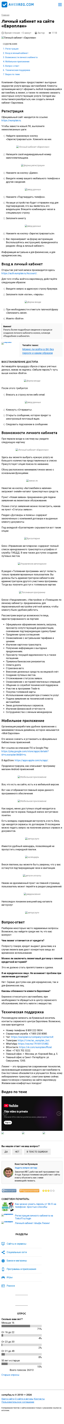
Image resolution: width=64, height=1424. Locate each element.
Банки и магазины (17, 1260)
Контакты (39, 1399)
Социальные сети (17, 1252)
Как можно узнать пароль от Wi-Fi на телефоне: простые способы (35, 1205)
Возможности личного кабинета (21, 57)
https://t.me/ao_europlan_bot (33, 1040)
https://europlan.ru (11, 120)
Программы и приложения (21, 1268)
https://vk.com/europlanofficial (35, 1047)
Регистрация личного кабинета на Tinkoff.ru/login (34, 1217)
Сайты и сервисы (16, 1243)
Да (6, 1151)
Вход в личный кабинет (16, 53)
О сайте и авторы (24, 1399)
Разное (11, 1285)
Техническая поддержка (17, 70)
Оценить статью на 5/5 (53, 1190)
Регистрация (11, 49)
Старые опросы (10, 1374)
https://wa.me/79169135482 (33, 1043)
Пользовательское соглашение (17, 1402)
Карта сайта (7, 1399)
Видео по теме (12, 74)
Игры (10, 1277)
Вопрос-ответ (12, 66)
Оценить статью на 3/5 (48, 1190)
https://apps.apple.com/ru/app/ (31, 760)
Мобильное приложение (17, 61)
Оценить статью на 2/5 (46, 1190)
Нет (17, 1151)
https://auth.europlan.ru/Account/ (19, 273)
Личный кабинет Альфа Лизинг (32, 1223)
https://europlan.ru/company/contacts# (32, 1037)
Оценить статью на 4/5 (51, 1190)
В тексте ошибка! (37, 1151)
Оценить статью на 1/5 (43, 1190)
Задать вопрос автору (26, 1168)
